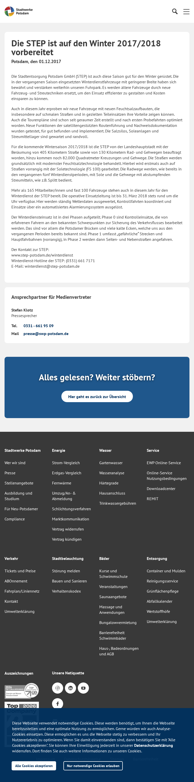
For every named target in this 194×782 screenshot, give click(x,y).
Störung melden (66, 570)
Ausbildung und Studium (18, 496)
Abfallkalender (159, 601)
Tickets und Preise (20, 570)
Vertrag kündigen (67, 539)
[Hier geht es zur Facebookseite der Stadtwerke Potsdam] (57, 704)
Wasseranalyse (111, 472)
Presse (10, 472)
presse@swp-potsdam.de (45, 333)
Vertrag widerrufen (68, 529)
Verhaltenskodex (66, 591)
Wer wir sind (15, 462)
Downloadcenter (161, 488)
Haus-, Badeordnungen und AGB (119, 651)
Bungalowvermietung (118, 622)
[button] (186, 11)
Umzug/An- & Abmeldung (64, 496)
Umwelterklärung (20, 611)
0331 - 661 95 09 (38, 325)
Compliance (15, 518)
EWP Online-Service (164, 462)
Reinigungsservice (162, 580)
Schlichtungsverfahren (71, 508)
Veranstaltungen (113, 586)
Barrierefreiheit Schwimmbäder (112, 635)
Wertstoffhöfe (158, 611)
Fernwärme (61, 482)
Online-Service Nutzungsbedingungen (167, 475)
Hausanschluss (112, 493)
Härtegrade (108, 482)
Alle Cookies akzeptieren (34, 765)
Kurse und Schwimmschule (113, 573)
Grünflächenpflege (163, 591)
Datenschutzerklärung (153, 745)
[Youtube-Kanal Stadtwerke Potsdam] (83, 688)
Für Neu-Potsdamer (21, 508)
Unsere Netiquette (68, 672)
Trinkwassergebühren (117, 503)
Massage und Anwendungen (112, 609)
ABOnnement (16, 580)
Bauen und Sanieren (69, 580)
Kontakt (11, 601)
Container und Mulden (166, 570)
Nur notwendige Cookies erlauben (93, 765)
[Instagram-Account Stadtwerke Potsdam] (57, 688)
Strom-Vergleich (66, 462)
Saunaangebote (113, 596)
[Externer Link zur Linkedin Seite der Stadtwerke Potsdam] (70, 688)
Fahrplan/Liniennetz (22, 591)
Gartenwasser (111, 462)
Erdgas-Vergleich (66, 472)
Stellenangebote (19, 482)
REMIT (152, 498)
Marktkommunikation (70, 518)
